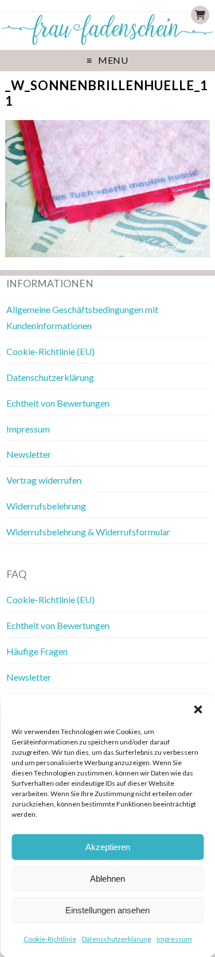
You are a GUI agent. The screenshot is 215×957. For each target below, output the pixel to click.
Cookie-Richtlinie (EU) (50, 351)
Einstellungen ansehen (107, 910)
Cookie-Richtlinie (50, 939)
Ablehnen (107, 878)
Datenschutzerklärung (116, 939)
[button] (198, 709)
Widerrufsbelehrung (46, 505)
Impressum (174, 939)
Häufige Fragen (37, 651)
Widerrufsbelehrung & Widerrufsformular (88, 531)
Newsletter (28, 454)
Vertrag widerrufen (43, 479)
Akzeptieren (107, 847)
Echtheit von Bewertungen (58, 403)
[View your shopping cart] (200, 15)
